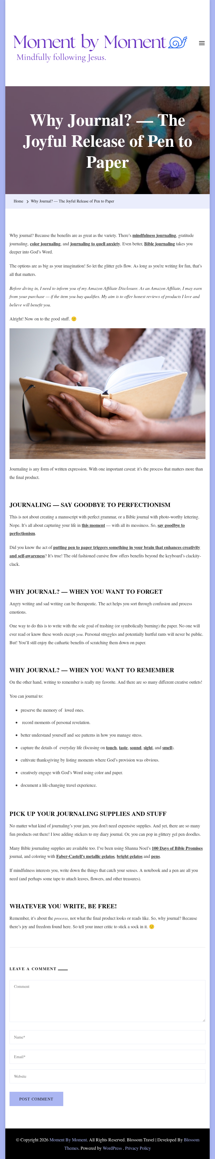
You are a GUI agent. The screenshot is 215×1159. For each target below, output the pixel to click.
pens (155, 856)
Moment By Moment (68, 1139)
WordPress (112, 1148)
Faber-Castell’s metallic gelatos (85, 856)
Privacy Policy (138, 1148)
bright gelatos (129, 856)
